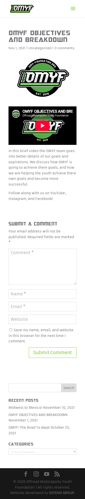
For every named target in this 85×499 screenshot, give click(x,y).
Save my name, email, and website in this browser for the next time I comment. (40, 335)
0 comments (64, 48)
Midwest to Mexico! (25, 407)
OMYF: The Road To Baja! (29, 427)
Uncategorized (40, 48)
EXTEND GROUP (61, 493)
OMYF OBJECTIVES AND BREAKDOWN (38, 415)
